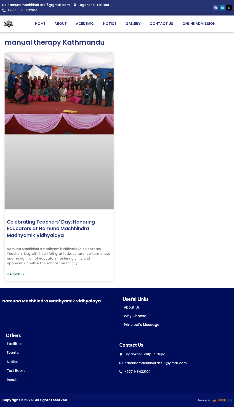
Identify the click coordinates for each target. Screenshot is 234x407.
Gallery (133, 23)
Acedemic (85, 23)
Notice (109, 23)
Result (12, 379)
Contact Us (161, 23)
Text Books (16, 370)
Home (40, 23)
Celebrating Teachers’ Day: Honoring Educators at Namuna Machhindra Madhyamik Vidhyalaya (51, 229)
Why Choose (135, 316)
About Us (132, 307)
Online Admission (198, 23)
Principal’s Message (141, 324)
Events (13, 352)
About (60, 23)
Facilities (15, 343)
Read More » (15, 274)
